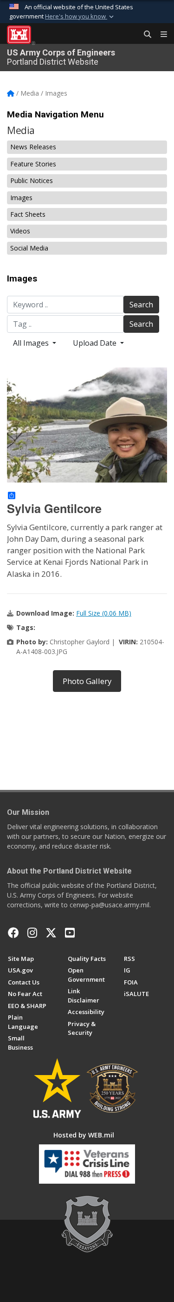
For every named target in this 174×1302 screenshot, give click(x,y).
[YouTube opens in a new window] (70, 932)
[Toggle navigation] (160, 34)
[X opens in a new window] (51, 932)
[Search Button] (144, 34)
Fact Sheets (27, 214)
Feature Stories (33, 163)
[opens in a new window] (32, 932)
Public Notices (31, 180)
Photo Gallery (87, 681)
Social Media (29, 248)
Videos (20, 230)
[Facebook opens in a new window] (13, 932)
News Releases (33, 146)
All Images (32, 343)
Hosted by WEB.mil (83, 1135)
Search (141, 305)
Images (21, 197)
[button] (80, 16)
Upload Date (95, 343)
